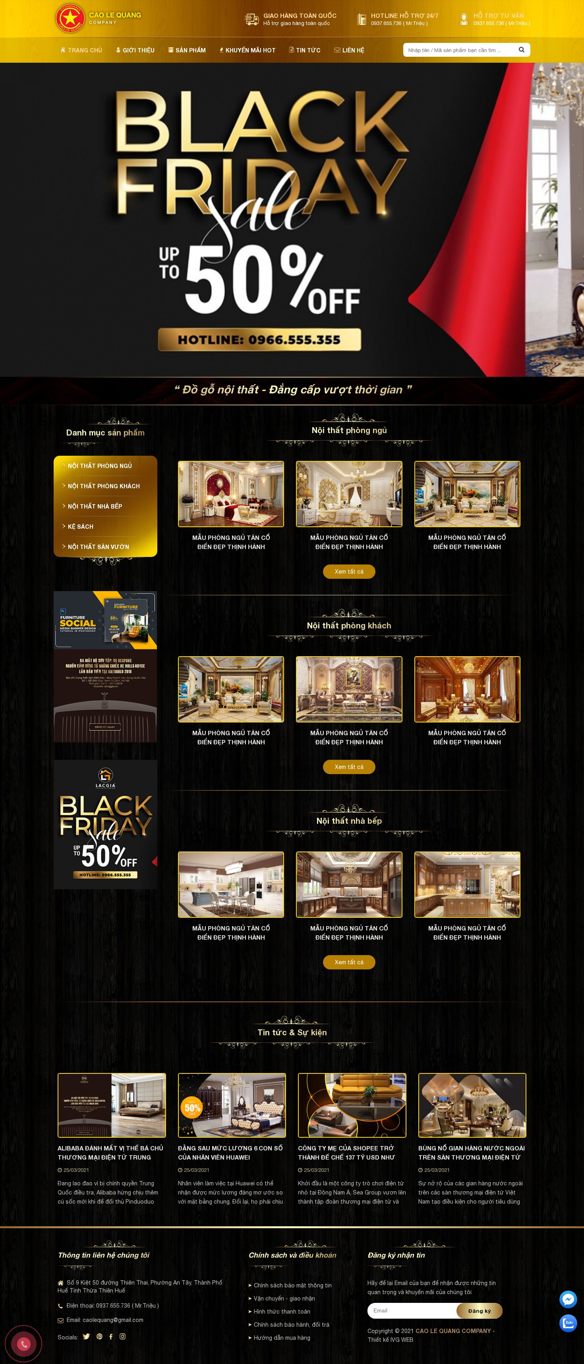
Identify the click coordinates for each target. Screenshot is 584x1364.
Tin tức (308, 50)
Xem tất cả (349, 571)
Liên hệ (353, 50)
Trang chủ (85, 50)
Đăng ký (479, 1311)
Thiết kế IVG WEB (390, 1340)
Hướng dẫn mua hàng (282, 1338)
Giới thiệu (139, 50)
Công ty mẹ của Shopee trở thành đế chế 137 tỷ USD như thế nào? (346, 1152)
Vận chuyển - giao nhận (284, 1298)
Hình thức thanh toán (282, 1311)
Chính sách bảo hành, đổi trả (291, 1325)
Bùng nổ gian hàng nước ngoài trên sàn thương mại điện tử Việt (471, 1152)
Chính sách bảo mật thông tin (293, 1285)
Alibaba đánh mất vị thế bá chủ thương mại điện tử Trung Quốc (110, 1152)
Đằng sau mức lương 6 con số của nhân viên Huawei (230, 1152)
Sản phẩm (191, 50)
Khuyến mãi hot (251, 50)
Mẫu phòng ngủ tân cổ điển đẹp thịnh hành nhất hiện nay (231, 542)
